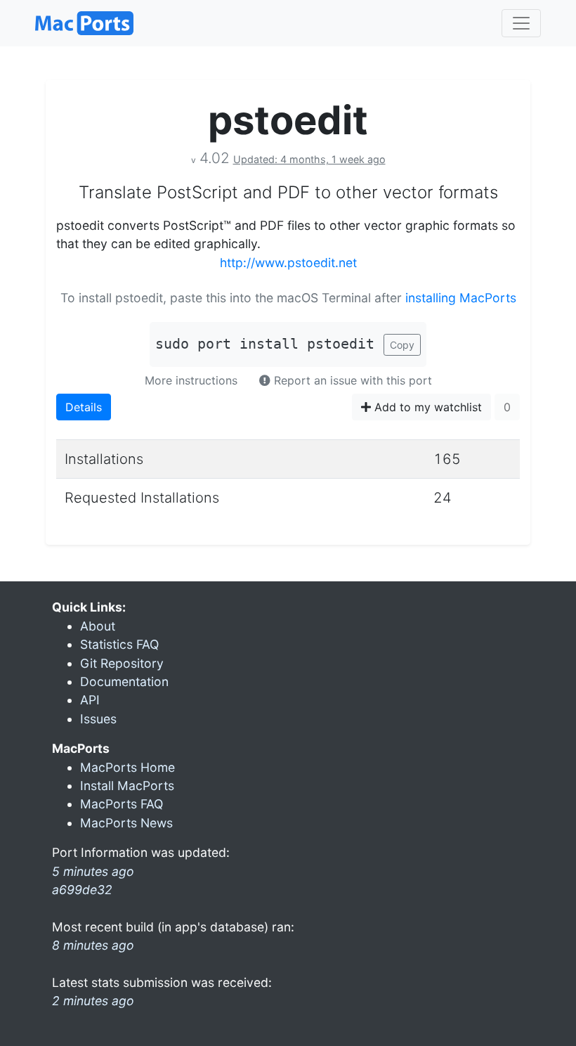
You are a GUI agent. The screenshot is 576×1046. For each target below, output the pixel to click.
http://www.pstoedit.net (288, 262)
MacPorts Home (127, 767)
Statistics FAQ (119, 644)
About (97, 626)
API (90, 699)
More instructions (191, 380)
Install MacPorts (127, 785)
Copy (402, 345)
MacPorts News (126, 822)
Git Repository (122, 663)
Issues (98, 718)
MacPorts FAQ (121, 803)
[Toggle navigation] (521, 23)
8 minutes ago (93, 945)
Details (83, 407)
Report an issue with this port (351, 380)
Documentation (124, 681)
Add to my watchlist (426, 407)
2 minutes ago (93, 1000)
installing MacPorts (460, 297)
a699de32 (82, 889)
